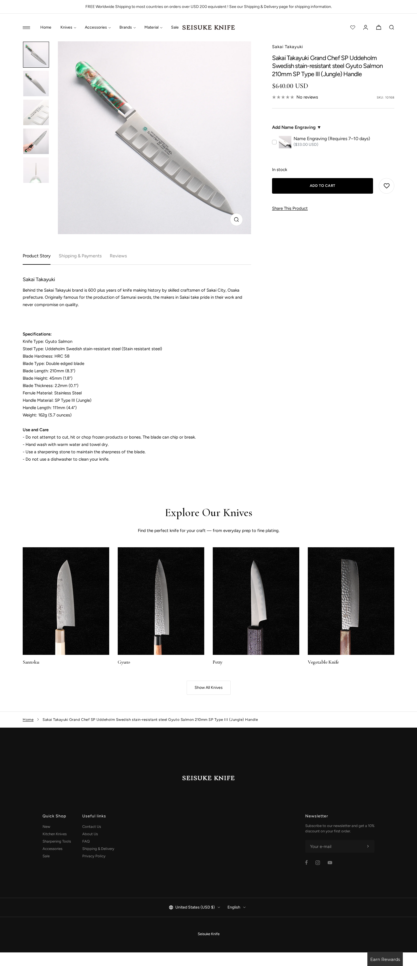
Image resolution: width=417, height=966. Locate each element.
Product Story (36, 255)
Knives (66, 27)
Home (45, 27)
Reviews (118, 255)
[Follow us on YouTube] (330, 863)
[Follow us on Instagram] (318, 863)
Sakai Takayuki (287, 46)
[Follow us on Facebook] (306, 862)
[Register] (368, 846)
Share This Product (290, 208)
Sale (175, 27)
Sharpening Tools (57, 841)
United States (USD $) (195, 907)
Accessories (96, 27)
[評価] (352, 27)
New (46, 826)
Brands (125, 27)
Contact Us (91, 826)
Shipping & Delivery (98, 849)
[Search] (391, 27)
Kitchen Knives (55, 834)
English (234, 907)
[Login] (365, 27)
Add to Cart (322, 185)
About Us (90, 834)
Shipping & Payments (80, 255)
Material (151, 27)
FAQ (86, 841)
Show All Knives (209, 687)
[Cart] (378, 27)
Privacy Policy (94, 856)
